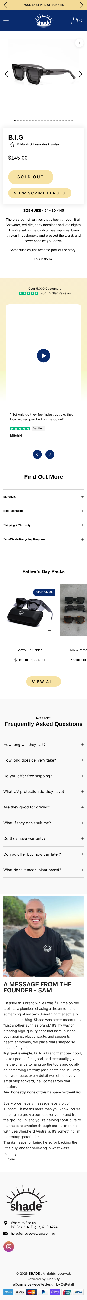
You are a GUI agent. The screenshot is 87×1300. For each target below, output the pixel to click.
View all (43, 681)
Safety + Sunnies (29, 650)
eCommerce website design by (36, 1284)
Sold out (30, 176)
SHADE (34, 1273)
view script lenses (39, 193)
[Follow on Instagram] (8, 1246)
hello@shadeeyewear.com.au (33, 1233)
